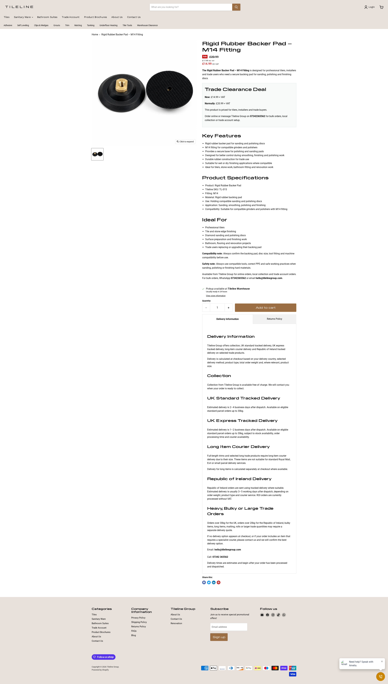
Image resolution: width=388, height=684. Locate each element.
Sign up (219, 637)
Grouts (57, 25)
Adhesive (8, 25)
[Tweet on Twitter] (209, 582)
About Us (116, 17)
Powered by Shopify (100, 670)
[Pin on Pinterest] (218, 582)
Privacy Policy (138, 617)
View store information (216, 296)
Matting (78, 25)
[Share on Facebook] (204, 582)
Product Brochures (95, 17)
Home (95, 34)
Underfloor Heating (108, 25)
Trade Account (70, 17)
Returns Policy (274, 318)
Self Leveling (23, 25)
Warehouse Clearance (147, 25)
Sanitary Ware (22, 17)
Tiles (6, 17)
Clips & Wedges (41, 25)
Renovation (176, 623)
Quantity (206, 301)
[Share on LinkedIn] (214, 582)
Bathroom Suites (47, 17)
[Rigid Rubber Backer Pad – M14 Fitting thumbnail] (97, 154)
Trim (67, 25)
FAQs (134, 631)
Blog (133, 635)
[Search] (236, 7)
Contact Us (134, 17)
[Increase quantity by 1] (228, 307)
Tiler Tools (127, 25)
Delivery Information (227, 319)
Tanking (90, 25)
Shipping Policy (139, 622)
